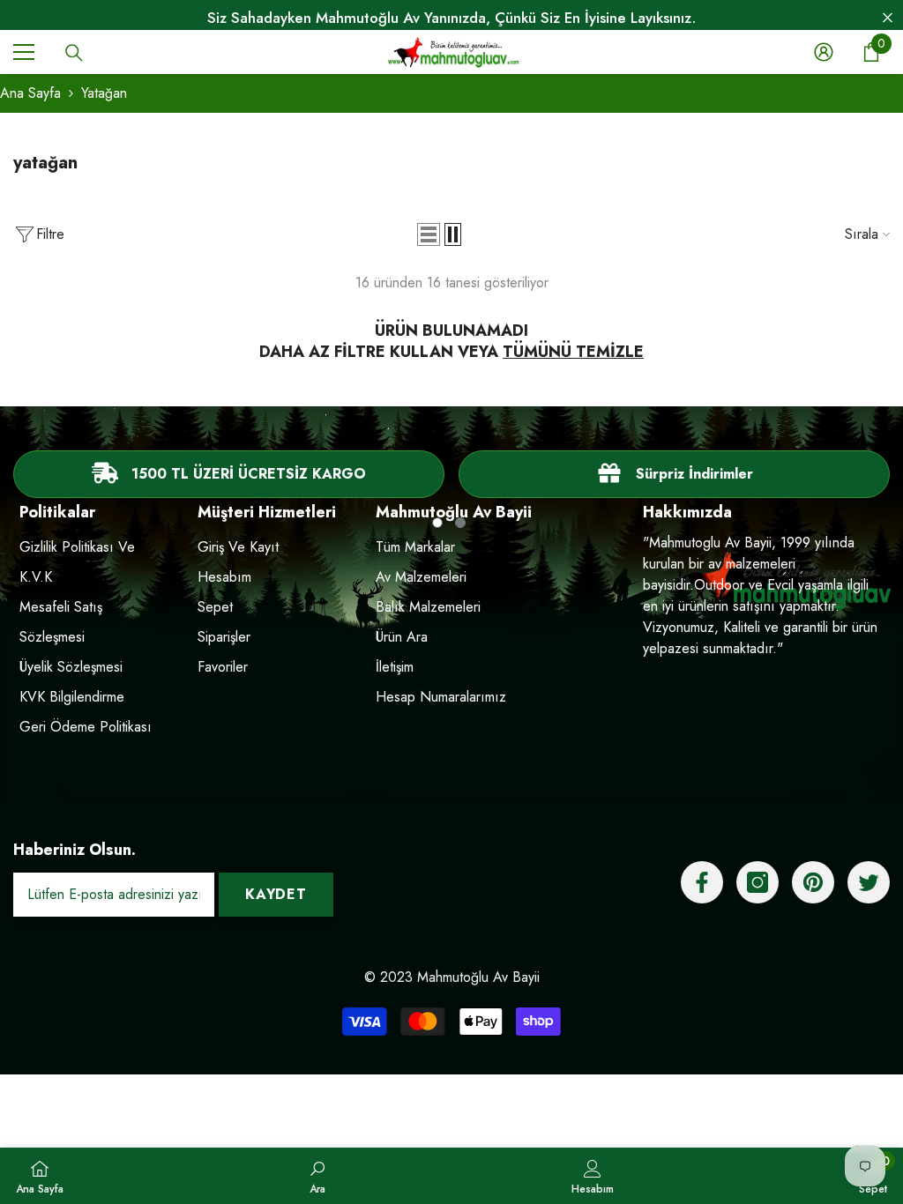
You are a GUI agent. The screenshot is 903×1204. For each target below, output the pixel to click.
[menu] (23, 52)
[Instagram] (757, 882)
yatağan (104, 93)
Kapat (887, 18)
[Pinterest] (813, 882)
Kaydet (276, 894)
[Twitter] (868, 882)
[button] (428, 234)
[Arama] (74, 52)
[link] (674, 474)
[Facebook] (702, 882)
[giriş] (823, 52)
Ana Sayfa (30, 93)
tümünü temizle (573, 351)
